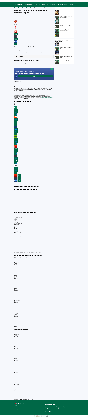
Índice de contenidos (19, 56)
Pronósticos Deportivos (54, 4)
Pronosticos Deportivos (22, 7)
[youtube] (49, 411)
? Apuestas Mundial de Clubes (64, 4)
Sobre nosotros (18, 410)
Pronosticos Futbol (29, 7)
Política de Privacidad (19, 407)
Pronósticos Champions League (65, 51)
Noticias (71, 4)
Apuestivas (16, 7)
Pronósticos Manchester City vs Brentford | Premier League (65, 30)
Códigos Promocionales (36, 4)
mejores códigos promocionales (47, 97)
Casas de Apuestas (28, 4)
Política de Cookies (19, 408)
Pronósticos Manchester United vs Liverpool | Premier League (65, 34)
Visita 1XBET (35, 76)
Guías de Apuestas (45, 4)
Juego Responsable (19, 409)
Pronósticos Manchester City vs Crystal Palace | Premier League (66, 17)
